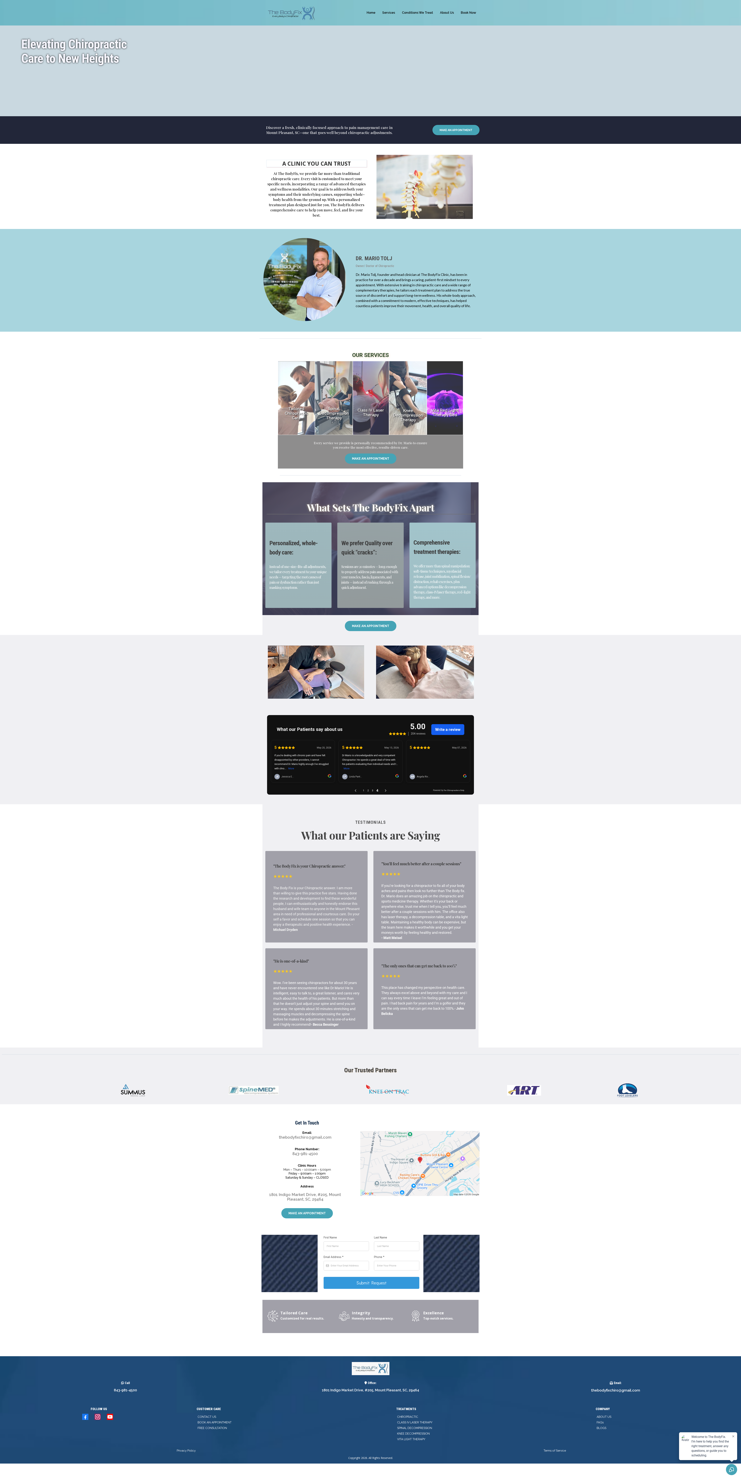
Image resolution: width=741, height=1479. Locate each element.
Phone (379, 1257)
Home (371, 12)
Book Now (468, 12)
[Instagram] (97, 1417)
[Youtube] (110, 1417)
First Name (330, 1237)
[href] (420, 1163)
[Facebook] (85, 1417)
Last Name (380, 1237)
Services (388, 12)
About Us (447, 12)
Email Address (333, 1257)
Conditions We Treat (417, 12)
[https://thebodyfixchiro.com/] (291, 13)
